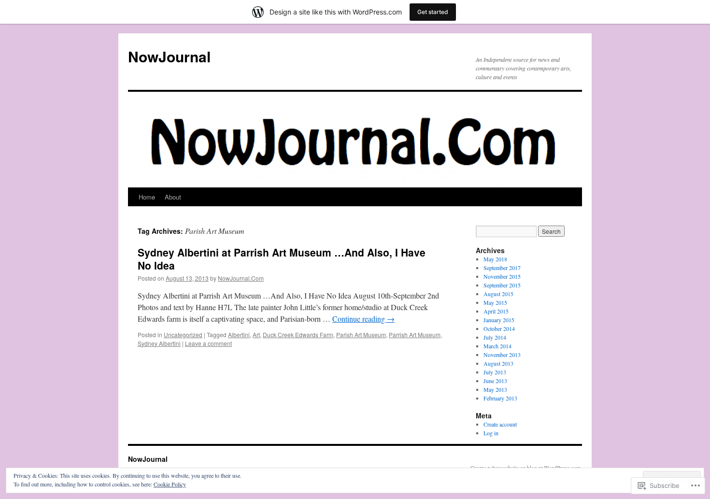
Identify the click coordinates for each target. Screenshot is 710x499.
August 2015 (498, 294)
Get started (432, 11)
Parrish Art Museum (414, 334)
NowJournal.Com (241, 278)
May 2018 (495, 259)
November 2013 (502, 354)
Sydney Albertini (159, 343)
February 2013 (500, 398)
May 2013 (495, 389)
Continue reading (363, 319)
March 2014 (497, 346)
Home (147, 196)
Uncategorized (183, 334)
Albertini (239, 334)
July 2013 (494, 372)
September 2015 (502, 285)
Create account (500, 424)
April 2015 (496, 311)
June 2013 (495, 381)
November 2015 (502, 276)
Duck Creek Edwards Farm (298, 334)
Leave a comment (208, 343)
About (173, 196)
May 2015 (495, 302)
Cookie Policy (170, 484)
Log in (490, 433)
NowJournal (169, 56)
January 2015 (498, 320)
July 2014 (494, 337)
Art (256, 334)
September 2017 (502, 267)
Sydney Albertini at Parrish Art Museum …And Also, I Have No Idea (282, 258)
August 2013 (498, 363)
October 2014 (499, 328)
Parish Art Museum (361, 334)
